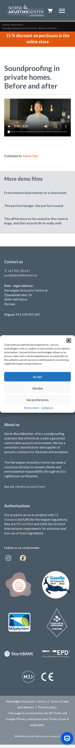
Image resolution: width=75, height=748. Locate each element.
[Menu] (62, 10)
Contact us (47, 407)
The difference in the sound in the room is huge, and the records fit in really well (36, 221)
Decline (37, 388)
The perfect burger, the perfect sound (33, 206)
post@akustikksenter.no (20, 275)
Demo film (16, 24)
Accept (37, 377)
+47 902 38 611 (19, 271)
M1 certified (25, 524)
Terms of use (57, 719)
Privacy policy (31, 407)
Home (5, 24)
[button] (69, 340)
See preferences (37, 400)
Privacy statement (29, 719)
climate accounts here (30, 486)
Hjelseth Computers (49, 736)
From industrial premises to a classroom (35, 193)
